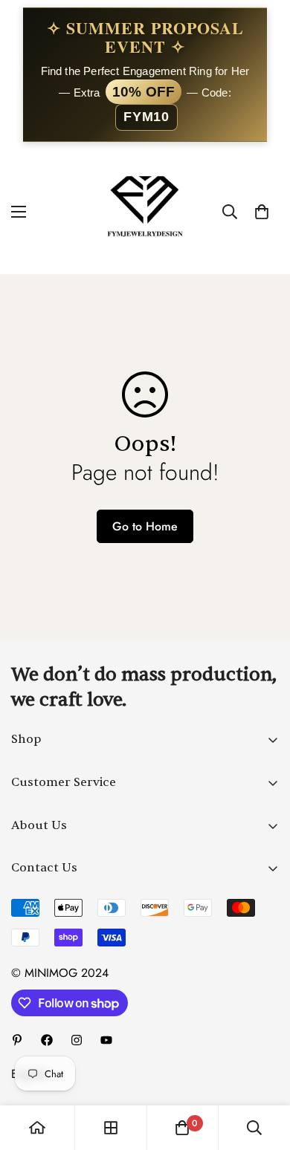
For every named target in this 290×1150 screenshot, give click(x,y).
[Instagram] (77, 1040)
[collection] (110, 1127)
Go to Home (145, 526)
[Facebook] (47, 1040)
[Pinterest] (17, 1040)
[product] (37, 1128)
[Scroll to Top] (263, 1071)
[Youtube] (106, 1040)
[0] (262, 212)
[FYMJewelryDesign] (145, 211)
